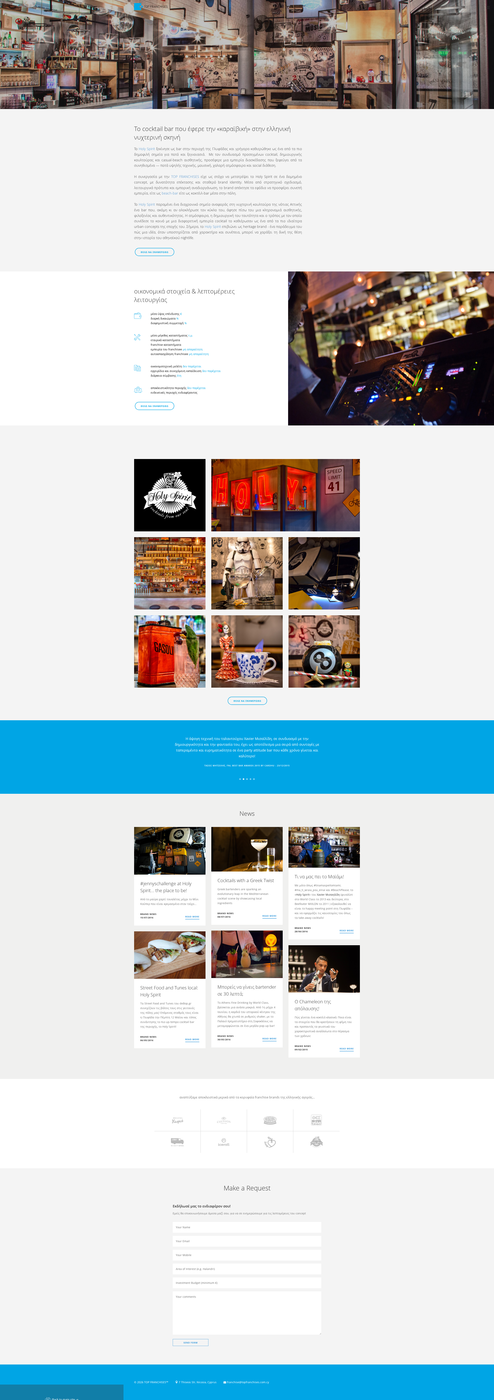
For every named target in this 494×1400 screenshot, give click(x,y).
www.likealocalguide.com (247, 759)
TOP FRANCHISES (185, 176)
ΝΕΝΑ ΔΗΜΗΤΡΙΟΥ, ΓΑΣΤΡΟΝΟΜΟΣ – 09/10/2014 (247, 771)
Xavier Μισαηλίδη (328, 894)
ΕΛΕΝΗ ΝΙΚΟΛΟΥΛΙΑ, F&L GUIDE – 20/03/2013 (247, 765)
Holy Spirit (147, 148)
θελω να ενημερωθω (154, 252)
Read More (192, 916)
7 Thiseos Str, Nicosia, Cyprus (197, 1382)
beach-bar (170, 193)
